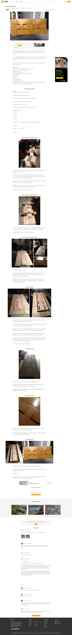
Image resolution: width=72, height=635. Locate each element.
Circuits (30, 621)
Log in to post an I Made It (36, 494)
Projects (12, 1)
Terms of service (21, 633)
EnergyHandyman (26, 588)
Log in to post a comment (36, 615)
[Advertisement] (61, 69)
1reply (23, 549)
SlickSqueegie (25, 594)
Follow (20, 45)
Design (30, 624)
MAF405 (24, 552)
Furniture (16, 8)
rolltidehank (25, 543)
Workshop (12, 8)
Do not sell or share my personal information (44, 633)
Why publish (46, 621)
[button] (52, 10)
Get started (46, 623)
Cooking (36, 621)
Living (35, 623)
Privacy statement (28, 633)
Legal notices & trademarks (56, 633)
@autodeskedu (58, 623)
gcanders (24, 600)
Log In (65, 1)
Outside (36, 624)
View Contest (49, 483)
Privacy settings (34, 633)
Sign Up (69, 1)
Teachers (21, 1)
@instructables (58, 621)
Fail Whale (17, 47)
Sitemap (45, 625)
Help (45, 624)
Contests (16, 1)
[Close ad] (67, 58)
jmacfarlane (8, 8)
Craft (29, 625)
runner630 (24, 530)
